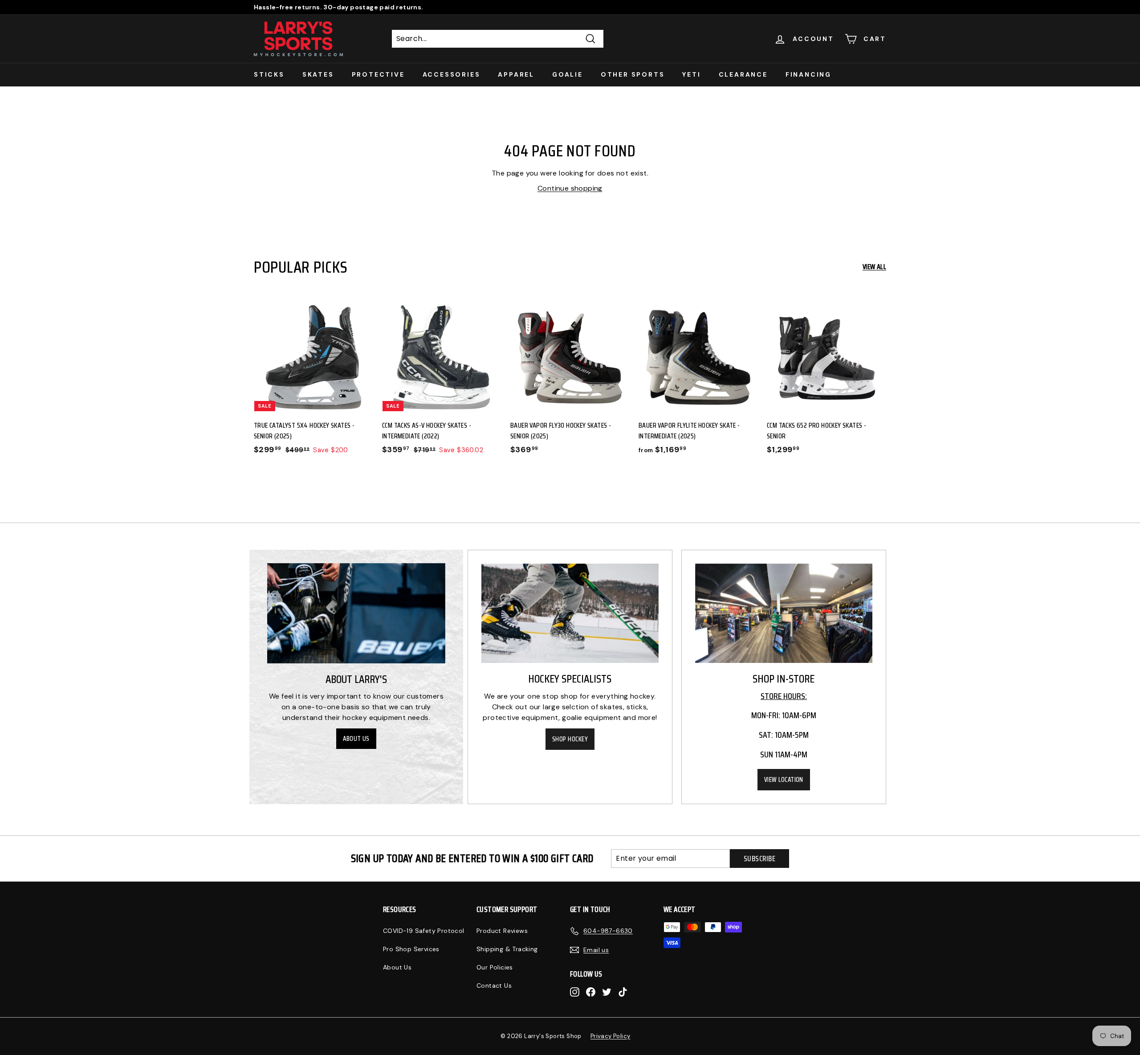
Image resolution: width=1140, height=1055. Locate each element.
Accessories (451, 74)
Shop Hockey (570, 739)
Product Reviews (502, 931)
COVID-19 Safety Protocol (423, 931)
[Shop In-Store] (783, 613)
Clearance (743, 74)
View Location (783, 779)
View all (874, 267)
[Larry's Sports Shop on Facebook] (590, 992)
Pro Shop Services (411, 949)
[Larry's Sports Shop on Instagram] (574, 992)
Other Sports (633, 74)
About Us (356, 738)
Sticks (269, 74)
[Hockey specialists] (570, 613)
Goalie (567, 74)
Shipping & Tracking (507, 949)
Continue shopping (570, 188)
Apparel (516, 74)
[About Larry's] (356, 613)
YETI (691, 74)
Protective (378, 74)
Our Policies (494, 967)
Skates (318, 74)
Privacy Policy (610, 1036)
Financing (808, 74)
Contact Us (494, 985)
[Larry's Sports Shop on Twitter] (606, 992)
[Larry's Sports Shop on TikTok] (622, 992)
